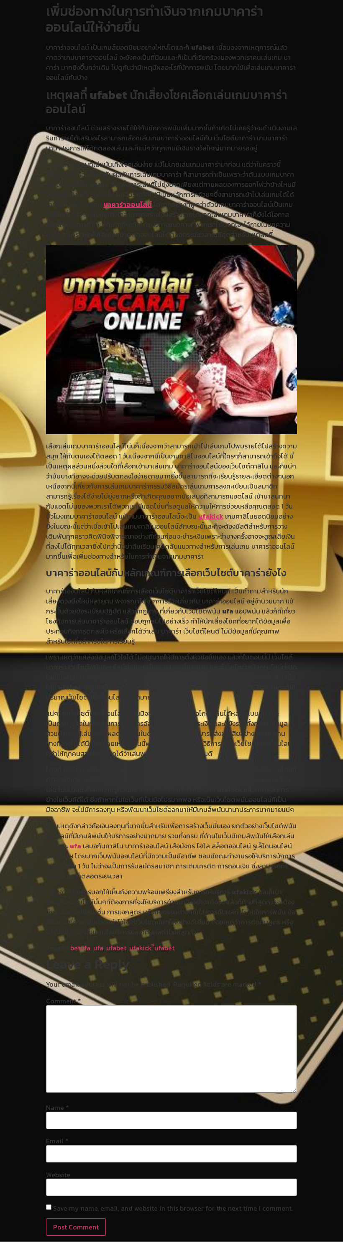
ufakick (210, 516)
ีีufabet (164, 948)
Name (57, 1107)
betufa (80, 948)
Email (57, 1141)
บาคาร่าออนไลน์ (127, 204)
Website (58, 1174)
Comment (63, 1001)
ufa (75, 846)
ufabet (116, 948)
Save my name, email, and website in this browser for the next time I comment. (173, 1208)
